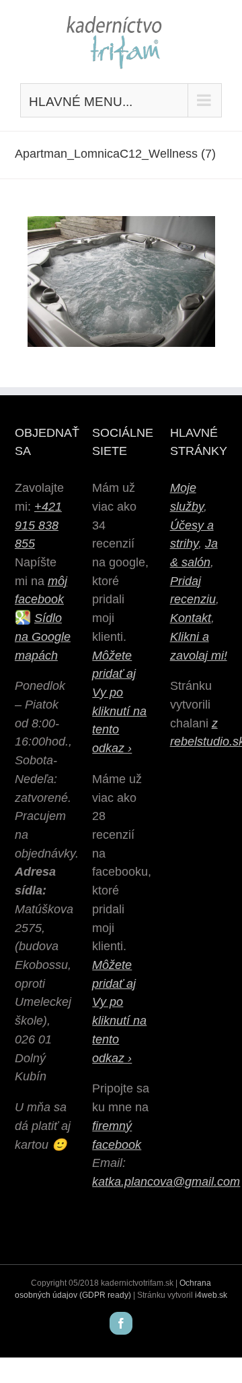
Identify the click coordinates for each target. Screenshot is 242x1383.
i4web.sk (211, 1295)
